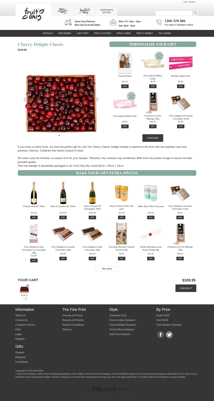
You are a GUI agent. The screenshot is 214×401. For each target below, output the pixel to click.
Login (185, 2)
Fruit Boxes (21, 362)
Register (192, 2)
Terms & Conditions (73, 324)
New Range (65, 33)
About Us (20, 315)
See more (107, 268)
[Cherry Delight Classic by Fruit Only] (24, 289)
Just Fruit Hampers (119, 334)
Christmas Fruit (117, 315)
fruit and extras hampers (154, 373)
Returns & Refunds (73, 320)
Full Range (165, 33)
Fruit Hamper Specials (168, 324)
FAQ (17, 329)
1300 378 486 (175, 21)
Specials (48, 33)
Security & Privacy (72, 315)
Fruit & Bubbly (144, 33)
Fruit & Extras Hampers (122, 320)
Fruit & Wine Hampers (121, 329)
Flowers (19, 352)
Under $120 (163, 315)
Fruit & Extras (102, 33)
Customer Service (25, 324)
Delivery (67, 329)
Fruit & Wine (124, 33)
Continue (153, 138)
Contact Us (21, 320)
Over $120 (162, 320)
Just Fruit (83, 33)
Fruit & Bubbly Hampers (122, 324)
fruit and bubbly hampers (124, 373)
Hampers (20, 357)
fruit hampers (104, 373)
